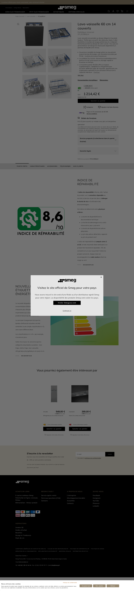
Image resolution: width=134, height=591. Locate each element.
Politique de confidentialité (70, 582)
